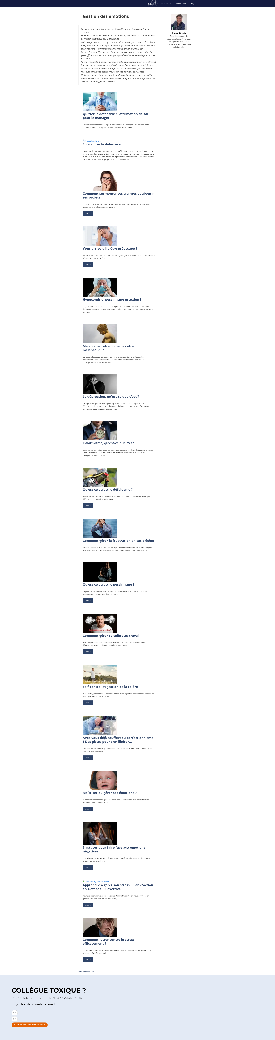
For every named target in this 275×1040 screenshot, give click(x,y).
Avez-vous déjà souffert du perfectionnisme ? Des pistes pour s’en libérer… (118, 739)
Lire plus (88, 213)
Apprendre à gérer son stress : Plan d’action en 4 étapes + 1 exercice (118, 887)
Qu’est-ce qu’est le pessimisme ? (108, 584)
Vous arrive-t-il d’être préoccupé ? (110, 248)
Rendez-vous (181, 3)
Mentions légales (182, 972)
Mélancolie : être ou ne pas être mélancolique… (108, 348)
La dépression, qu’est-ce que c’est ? (111, 396)
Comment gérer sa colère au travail (111, 635)
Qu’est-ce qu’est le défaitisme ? (108, 489)
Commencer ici (166, 3)
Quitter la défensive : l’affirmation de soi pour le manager (115, 116)
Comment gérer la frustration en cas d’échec (118, 540)
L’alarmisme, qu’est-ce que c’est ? (109, 443)
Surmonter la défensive (102, 144)
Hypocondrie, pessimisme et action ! (112, 299)
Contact (194, 972)
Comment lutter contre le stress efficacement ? (108, 941)
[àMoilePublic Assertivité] (153, 3)
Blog (192, 3)
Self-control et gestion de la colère (110, 686)
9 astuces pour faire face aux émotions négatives (114, 849)
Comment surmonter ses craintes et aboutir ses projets (118, 195)
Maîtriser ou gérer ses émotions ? (110, 792)
